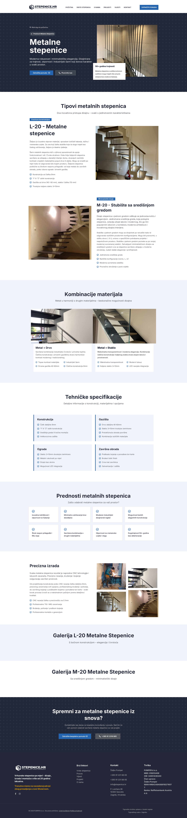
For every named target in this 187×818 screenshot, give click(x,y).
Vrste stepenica (83, 7)
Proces (80, 774)
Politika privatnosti (76, 811)
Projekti (107, 7)
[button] (149, 7)
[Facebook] (16, 794)
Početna (69, 7)
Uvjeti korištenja (64, 811)
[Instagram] (20, 794)
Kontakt (127, 7)
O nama (97, 7)
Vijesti (117, 7)
